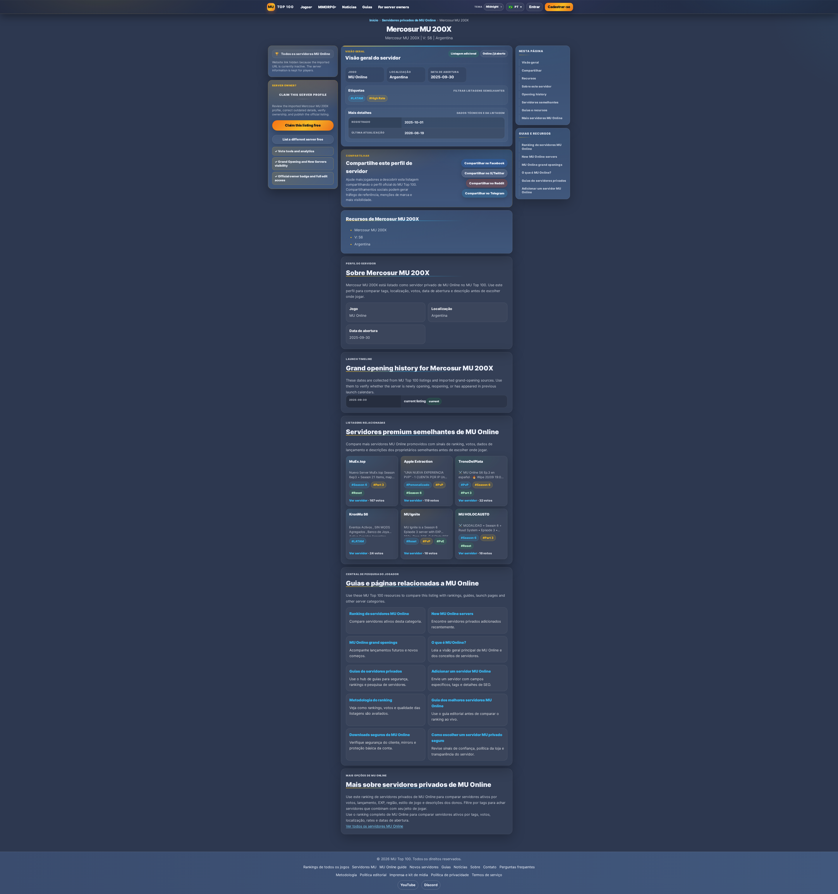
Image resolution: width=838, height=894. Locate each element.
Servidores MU (364, 867)
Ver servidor (358, 500)
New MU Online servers (452, 613)
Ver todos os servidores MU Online (374, 826)
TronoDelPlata (470, 461)
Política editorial (373, 875)
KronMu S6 (358, 514)
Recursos (529, 78)
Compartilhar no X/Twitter (484, 173)
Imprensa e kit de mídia (409, 875)
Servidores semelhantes (540, 102)
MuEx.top (357, 461)
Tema (478, 6)
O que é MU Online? (448, 642)
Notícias (460, 867)
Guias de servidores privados (375, 671)
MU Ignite (412, 514)
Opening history (534, 94)
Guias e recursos (534, 110)
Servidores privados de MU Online (409, 20)
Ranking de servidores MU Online (379, 613)
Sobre (475, 867)
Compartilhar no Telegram (484, 193)
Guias (446, 867)
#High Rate (377, 98)
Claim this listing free (303, 125)
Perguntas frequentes (517, 867)
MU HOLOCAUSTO (473, 514)
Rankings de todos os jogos (326, 867)
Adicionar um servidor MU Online (461, 671)
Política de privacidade (450, 875)
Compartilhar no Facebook (484, 163)
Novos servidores (424, 867)
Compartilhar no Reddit (486, 183)
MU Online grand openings (373, 642)
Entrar (534, 7)
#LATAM (357, 98)
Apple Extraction (418, 461)
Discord (431, 885)
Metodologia (346, 875)
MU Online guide (393, 867)
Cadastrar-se (559, 7)
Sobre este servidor (536, 86)
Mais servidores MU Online (542, 118)
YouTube (408, 885)
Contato (490, 867)
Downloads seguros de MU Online (379, 735)
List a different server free (303, 139)
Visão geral (530, 62)
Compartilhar (532, 70)
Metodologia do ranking (370, 700)
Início (373, 20)
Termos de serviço (487, 875)
